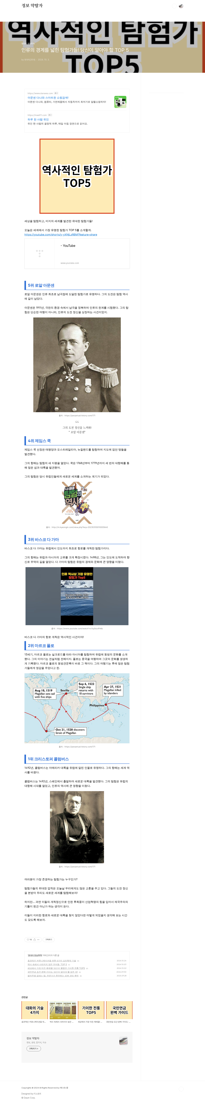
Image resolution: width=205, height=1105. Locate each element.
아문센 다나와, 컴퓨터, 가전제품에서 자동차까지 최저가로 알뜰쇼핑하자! (67, 101)
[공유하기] (34, 939)
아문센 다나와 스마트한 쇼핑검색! (48, 97)
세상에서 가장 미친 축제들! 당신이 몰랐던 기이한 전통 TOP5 (56, 968)
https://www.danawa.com (40, 93)
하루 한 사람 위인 (38, 119)
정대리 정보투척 (35, 955)
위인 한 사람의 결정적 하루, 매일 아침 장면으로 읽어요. (58, 123)
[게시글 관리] (38, 939)
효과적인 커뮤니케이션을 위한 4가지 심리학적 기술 (52, 960)
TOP (181, 1089)
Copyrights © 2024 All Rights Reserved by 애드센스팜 (44, 1088)
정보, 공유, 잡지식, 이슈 (36, 1042)
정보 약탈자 (32, 6)
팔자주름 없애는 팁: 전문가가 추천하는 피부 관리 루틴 (53, 975)
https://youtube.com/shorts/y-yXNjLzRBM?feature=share (60, 234)
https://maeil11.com (37, 115)
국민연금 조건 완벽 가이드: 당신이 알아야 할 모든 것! (53, 972)
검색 (174, 6)
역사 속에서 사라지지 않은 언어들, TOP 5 (47, 964)
